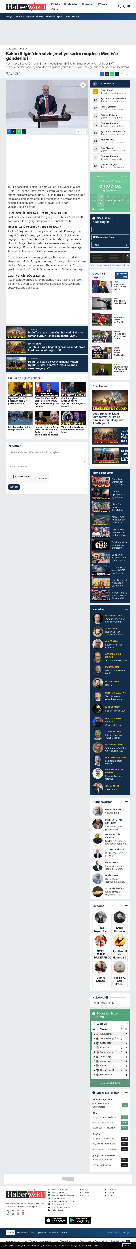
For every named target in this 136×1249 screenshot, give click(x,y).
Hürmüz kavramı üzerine (113, 777)
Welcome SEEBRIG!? (116, 660)
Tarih (67, 16)
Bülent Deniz (112, 707)
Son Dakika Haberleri (61, 1207)
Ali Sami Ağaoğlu (114, 888)
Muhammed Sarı (113, 615)
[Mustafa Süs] (97, 670)
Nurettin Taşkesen (115, 757)
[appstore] (56, 1220)
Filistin (56, 4)
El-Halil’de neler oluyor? (113, 762)
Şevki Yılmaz (112, 628)
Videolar (89, 4)
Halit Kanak (111, 875)
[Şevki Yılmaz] (97, 631)
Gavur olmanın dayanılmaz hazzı (114, 893)
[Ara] (119, 6)
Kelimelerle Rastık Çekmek (114, 646)
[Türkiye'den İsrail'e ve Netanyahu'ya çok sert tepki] (73, 417)
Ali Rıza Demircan (114, 849)
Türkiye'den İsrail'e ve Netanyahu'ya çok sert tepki (72, 429)
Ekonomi (50, 16)
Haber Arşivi (57, 1210)
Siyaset (30, 16)
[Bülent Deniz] (97, 708)
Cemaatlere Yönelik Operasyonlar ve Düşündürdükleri (115, 749)
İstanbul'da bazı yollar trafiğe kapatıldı (19, 428)
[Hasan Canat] (97, 683)
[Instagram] (18, 1212)
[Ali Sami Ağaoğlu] (97, 891)
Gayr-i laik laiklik (113, 725)
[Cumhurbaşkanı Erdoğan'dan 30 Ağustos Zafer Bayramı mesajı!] (73, 389)
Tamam (126, 1245)
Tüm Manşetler (59, 1204)
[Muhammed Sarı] (97, 618)
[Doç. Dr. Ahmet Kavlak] (97, 721)
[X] (13, 1212)
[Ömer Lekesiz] (97, 865)
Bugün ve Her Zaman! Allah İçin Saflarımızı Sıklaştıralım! (114, 633)
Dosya (56, 9)
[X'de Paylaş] (107, 74)
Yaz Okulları (111, 789)
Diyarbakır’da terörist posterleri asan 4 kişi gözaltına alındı (18, 401)
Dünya (39, 16)
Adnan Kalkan (113, 731)
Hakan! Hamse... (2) (115, 710)
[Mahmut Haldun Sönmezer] (97, 823)
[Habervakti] (26, 7)
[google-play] (80, 1220)
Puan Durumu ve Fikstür (63, 1201)
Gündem (19, 16)
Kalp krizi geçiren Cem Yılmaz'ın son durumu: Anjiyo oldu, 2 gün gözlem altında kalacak (46, 431)
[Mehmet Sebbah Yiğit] (97, 695)
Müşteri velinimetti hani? (115, 672)
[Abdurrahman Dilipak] (97, 657)
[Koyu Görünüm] (124, 6)
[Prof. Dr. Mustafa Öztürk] (97, 773)
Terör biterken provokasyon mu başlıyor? (114, 698)
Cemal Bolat (112, 786)
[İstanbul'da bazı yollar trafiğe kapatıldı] (20, 417)
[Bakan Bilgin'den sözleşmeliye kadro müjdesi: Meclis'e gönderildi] (47, 104)
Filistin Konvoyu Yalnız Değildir (113, 736)
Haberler (11, 49)
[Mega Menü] (129, 6)
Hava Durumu (58, 1192)
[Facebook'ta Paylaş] (102, 74)
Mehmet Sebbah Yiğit (116, 693)
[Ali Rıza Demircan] (97, 852)
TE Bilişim (125, 1232)
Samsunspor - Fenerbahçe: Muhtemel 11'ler (102, 1241)
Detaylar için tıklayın (110, 1083)
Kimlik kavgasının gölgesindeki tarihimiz (114, 828)
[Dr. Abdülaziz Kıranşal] (97, 838)
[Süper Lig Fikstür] (126, 1092)
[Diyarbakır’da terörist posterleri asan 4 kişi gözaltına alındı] (20, 389)
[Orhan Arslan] (97, 811)
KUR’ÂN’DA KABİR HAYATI (114, 854)
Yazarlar (104, 4)
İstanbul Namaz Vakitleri (63, 1195)
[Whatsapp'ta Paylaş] (112, 74)
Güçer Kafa (111, 641)
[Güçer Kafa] (97, 644)
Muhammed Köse (114, 744)
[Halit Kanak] (97, 878)
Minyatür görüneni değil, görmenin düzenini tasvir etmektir (114, 867)
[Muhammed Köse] (97, 747)
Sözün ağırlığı (112, 812)
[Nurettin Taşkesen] (97, 760)
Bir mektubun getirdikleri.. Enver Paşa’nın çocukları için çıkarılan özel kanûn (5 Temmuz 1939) (116, 880)
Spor (59, 16)
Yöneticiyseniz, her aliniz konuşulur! (115, 620)
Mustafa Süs (112, 667)
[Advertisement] (56, 155)
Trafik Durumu (58, 1198)
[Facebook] (8, 1212)
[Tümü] (126, 609)
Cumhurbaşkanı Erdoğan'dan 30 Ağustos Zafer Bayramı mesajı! (73, 402)
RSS (12, 1232)
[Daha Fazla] (117, 74)
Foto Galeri (72, 4)
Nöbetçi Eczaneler (60, 1189)
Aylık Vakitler (100, 209)
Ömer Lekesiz (112, 862)
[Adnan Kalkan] (97, 734)
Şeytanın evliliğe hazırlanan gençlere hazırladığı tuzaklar (115, 842)
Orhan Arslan (113, 809)
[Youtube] (23, 1212)
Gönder (14, 487)
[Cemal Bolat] (97, 787)
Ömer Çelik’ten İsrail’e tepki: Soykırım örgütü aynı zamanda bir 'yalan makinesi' (47, 402)
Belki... (108, 685)
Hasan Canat (112, 681)
